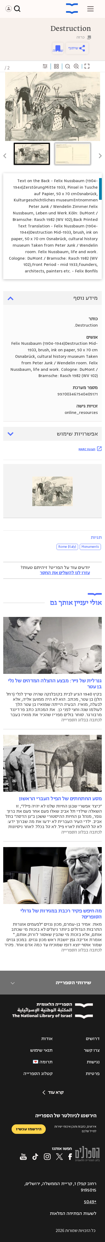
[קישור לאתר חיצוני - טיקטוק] (35, 1156)
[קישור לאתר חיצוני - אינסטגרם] (47, 1156)
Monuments (90, 546)
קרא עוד (56, 1092)
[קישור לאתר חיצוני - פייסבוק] (70, 1156)
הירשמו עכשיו (28, 1129)
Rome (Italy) (67, 546)
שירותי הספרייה (73, 982)
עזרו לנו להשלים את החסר (65, 572)
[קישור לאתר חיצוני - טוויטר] (59, 1156)
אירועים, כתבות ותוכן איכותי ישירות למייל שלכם (75, 1128)
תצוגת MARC (87, 449)
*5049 (90, 1202)
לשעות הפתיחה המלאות (73, 1213)
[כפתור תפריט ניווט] (90, 8)
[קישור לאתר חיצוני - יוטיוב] (23, 1156)
